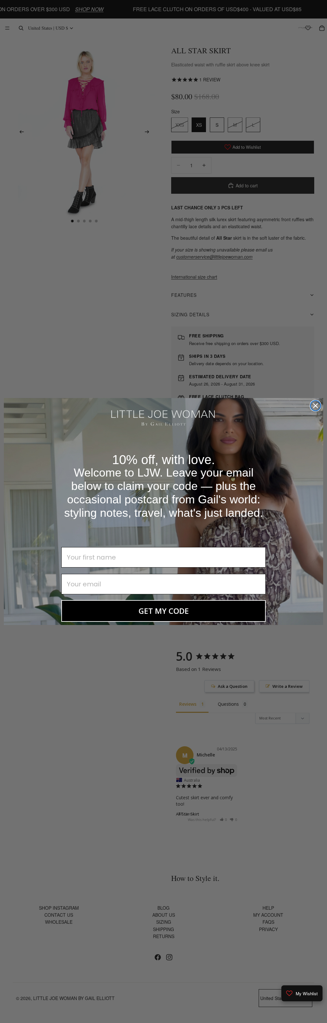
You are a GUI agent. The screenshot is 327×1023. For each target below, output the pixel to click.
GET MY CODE (164, 611)
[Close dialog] (315, 406)
